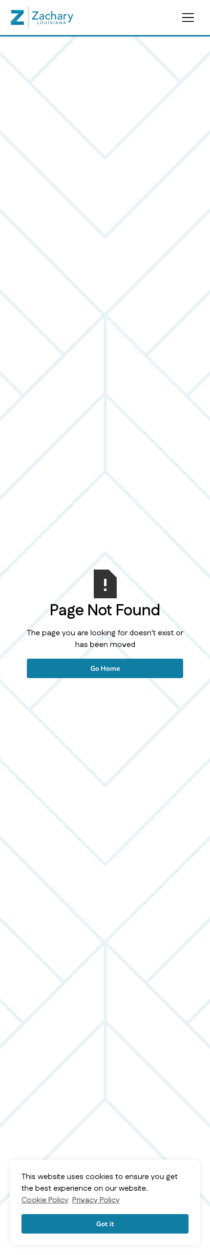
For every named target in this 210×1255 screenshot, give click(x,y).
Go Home (105, 668)
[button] (187, 17)
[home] (42, 17)
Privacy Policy (96, 1200)
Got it (105, 1223)
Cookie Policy (44, 1200)
